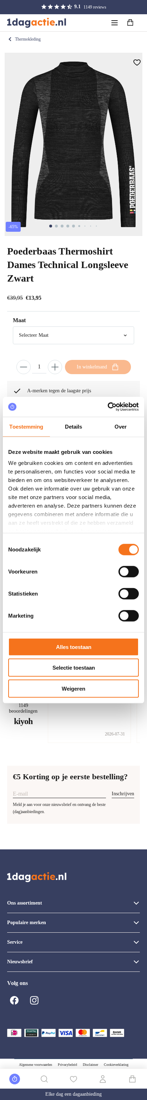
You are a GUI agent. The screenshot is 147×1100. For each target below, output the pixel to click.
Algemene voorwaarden (35, 1065)
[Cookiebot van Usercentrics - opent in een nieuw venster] (107, 407)
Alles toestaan (73, 647)
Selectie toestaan (73, 668)
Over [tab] (121, 426)
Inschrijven (123, 793)
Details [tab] (73, 426)
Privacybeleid (67, 1065)
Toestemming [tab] (26, 426)
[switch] (128, 571)
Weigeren (73, 688)
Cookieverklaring (116, 1065)
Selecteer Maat (34, 335)
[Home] (36, 23)
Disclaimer (90, 1065)
